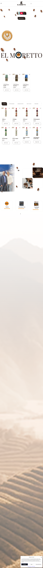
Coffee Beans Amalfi (6, 85)
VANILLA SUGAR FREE (26, 138)
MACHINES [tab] (36, 103)
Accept (25, 564)
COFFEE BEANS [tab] (11, 103)
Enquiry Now (27, 141)
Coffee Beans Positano (26, 85)
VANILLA (4, 119)
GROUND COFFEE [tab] (20, 103)
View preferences (38, 564)
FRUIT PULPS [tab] (29, 103)
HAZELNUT (25, 119)
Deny (31, 564)
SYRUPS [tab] (4, 103)
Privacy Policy (29, 566)
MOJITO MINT (15, 138)
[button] (41, 557)
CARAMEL (15, 119)
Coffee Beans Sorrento (16, 85)
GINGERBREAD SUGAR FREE (36, 138)
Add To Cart (6, 123)
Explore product (21, 18)
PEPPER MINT (5, 138)
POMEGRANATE (36, 119)
